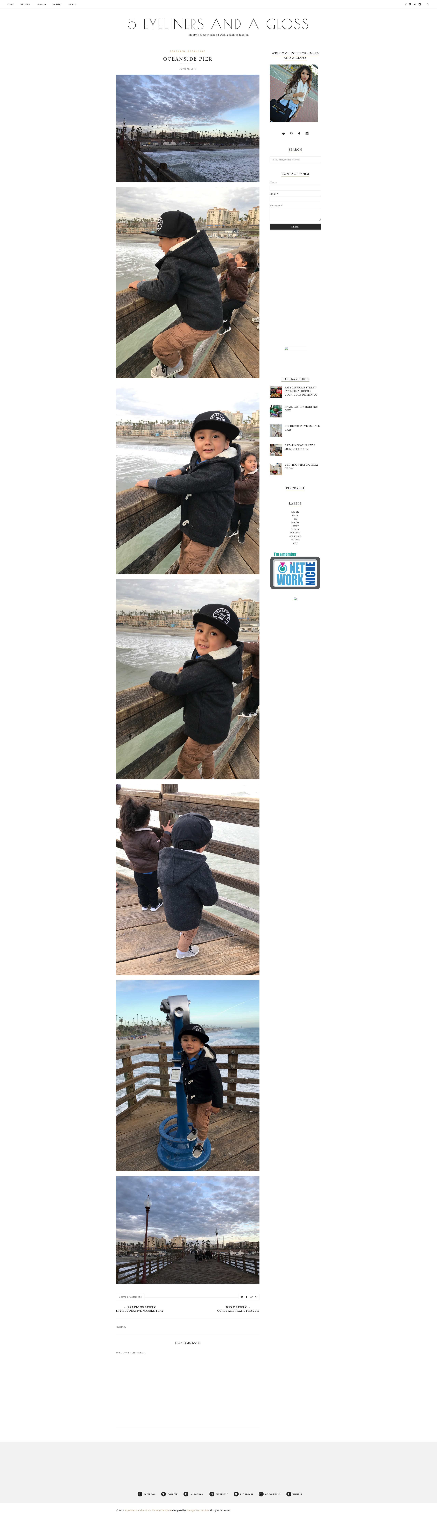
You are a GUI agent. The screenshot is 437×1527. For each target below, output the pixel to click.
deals (295, 515)
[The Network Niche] (295, 588)
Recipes (295, 539)
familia (295, 522)
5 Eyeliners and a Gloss (219, 24)
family (295, 525)
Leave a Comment (130, 1296)
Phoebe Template (162, 1510)
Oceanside (196, 51)
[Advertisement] (295, 287)
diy (295, 518)
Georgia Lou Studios (198, 1510)
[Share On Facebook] (246, 1297)
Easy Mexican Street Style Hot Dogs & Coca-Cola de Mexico (301, 391)
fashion (295, 529)
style (295, 543)
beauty (295, 511)
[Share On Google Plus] (251, 1297)
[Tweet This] (242, 1297)
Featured (178, 51)
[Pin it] (256, 1297)
